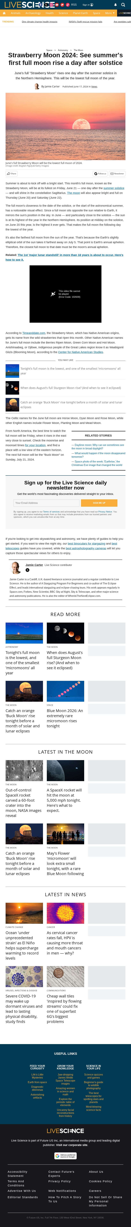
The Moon (78, 50)
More (108, 13)
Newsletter (119, 173)
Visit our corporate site (71, 1145)
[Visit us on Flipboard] (62, 5)
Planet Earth (80, 13)
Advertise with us (22, 1190)
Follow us (102, 173)
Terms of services (51, 512)
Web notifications (62, 1190)
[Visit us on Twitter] (46, 5)
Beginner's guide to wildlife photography (93, 1085)
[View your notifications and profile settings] (115, 5)
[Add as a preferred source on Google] (65, 1155)
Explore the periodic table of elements (65, 1102)
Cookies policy (100, 1181)
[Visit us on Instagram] (51, 5)
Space (96, 13)
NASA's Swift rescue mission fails (85, 21)
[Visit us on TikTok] (68, 5)
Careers (95, 1190)
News (94, 86)
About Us (96, 1171)
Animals (15, 13)
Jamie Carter (52, 86)
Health (50, 13)
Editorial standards (23, 1197)
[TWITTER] (28, 570)
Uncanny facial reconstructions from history (65, 1113)
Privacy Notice (105, 512)
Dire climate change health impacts (39, 21)
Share (13, 173)
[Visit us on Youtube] (57, 5)
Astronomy (63, 50)
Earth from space (37, 1082)
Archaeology (33, 13)
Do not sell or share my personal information (105, 1201)
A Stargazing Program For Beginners (62, 583)
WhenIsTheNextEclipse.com (84, 596)
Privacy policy (59, 1181)
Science (63, 13)
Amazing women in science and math (65, 1091)
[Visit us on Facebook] (40, 5)
